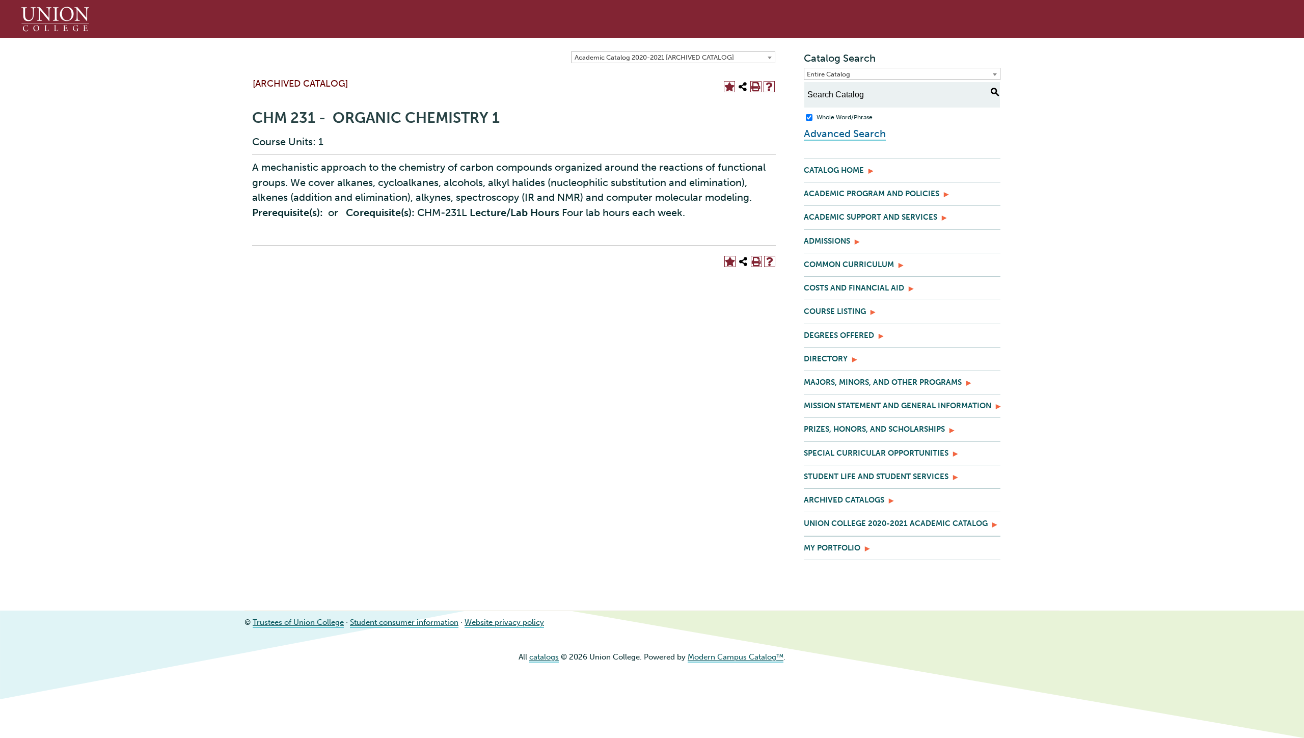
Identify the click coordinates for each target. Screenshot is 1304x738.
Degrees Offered (839, 335)
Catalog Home (834, 170)
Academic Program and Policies (871, 193)
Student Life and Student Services (876, 476)
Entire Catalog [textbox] (828, 74)
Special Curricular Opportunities (876, 453)
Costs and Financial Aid (854, 288)
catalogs (544, 657)
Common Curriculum (849, 264)
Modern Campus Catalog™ (735, 657)
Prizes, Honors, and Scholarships (874, 429)
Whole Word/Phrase (845, 117)
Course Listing (835, 311)
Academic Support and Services (870, 217)
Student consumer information (404, 622)
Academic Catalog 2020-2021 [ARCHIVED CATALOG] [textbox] (654, 57)
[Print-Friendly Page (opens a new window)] (756, 86)
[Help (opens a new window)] (769, 86)
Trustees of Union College (298, 622)
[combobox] (673, 57)
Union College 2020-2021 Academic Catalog (896, 523)
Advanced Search (845, 133)
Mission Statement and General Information (897, 405)
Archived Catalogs (844, 500)
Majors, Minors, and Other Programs (883, 382)
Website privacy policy (504, 622)
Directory (826, 358)
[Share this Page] (742, 86)
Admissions (827, 241)
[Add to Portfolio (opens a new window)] (729, 86)
